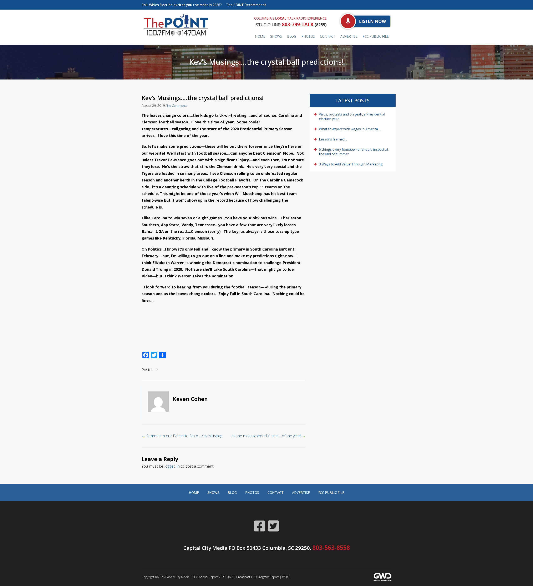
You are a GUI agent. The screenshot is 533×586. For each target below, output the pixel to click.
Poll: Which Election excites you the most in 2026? (182, 4)
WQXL (286, 577)
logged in (172, 466)
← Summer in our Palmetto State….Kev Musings (182, 435)
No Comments (177, 105)
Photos (252, 492)
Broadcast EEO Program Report (257, 577)
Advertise (301, 492)
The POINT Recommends (246, 4)
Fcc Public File (331, 492)
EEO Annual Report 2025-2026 (213, 577)
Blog (232, 492)
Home (194, 492)
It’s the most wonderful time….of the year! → (267, 435)
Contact (276, 492)
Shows (213, 492)
